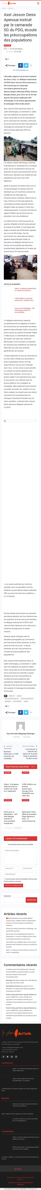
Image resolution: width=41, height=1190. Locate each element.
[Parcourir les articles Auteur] (20, 726)
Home (19, 1169)
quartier (26, 701)
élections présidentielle (27, 698)
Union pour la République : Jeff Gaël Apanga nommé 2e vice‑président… (25, 310)
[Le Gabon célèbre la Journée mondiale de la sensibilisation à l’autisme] (6, 1121)
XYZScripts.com (32, 1189)
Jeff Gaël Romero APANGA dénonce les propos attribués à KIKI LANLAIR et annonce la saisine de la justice (21, 944)
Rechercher (7, 896)
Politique (7, 45)
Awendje (19, 696)
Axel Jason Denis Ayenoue (11, 698)
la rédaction (9, 969)
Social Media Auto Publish (11, 1189)
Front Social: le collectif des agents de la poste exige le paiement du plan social (30, 753)
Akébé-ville (12, 696)
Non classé (8, 800)
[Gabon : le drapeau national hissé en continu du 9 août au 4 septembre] (8, 291)
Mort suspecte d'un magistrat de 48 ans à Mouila (17, 1114)
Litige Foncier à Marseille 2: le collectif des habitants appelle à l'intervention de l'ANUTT (20, 988)
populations (8, 701)
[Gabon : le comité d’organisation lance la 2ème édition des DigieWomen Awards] (6, 1071)
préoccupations (17, 701)
